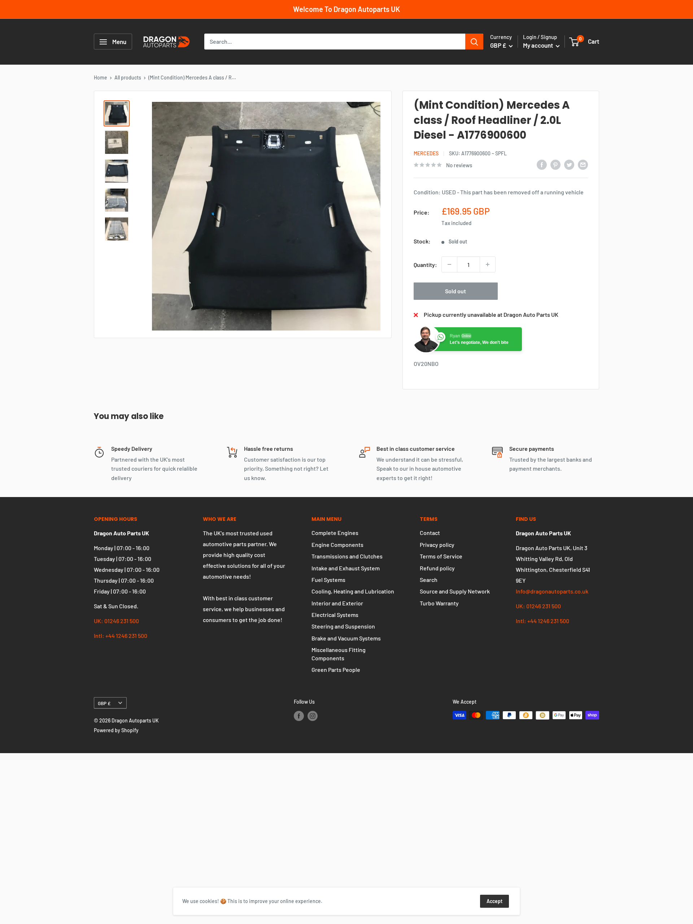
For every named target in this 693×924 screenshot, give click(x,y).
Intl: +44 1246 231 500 (120, 635)
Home (100, 77)
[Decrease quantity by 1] (449, 264)
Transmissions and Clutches (347, 556)
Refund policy (437, 568)
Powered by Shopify (116, 730)
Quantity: (425, 264)
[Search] (474, 42)
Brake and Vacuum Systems (346, 638)
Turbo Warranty (439, 603)
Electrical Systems (334, 614)
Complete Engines (334, 532)
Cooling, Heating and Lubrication (352, 591)
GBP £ (104, 703)
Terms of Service (441, 556)
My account (538, 45)
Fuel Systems (328, 579)
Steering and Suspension (343, 626)
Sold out (455, 291)
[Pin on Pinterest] (555, 164)
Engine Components (337, 544)
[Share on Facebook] (542, 164)
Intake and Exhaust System (345, 568)
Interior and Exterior (337, 603)
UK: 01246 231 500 (116, 620)
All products (127, 77)
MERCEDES (426, 153)
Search (428, 579)
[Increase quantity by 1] (487, 264)
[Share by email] (583, 164)
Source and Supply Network (455, 591)
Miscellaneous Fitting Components (338, 653)
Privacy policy (437, 544)
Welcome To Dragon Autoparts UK (346, 9)
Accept (494, 901)
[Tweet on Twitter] (569, 164)
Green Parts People (335, 669)
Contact (430, 532)
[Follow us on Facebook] (299, 716)
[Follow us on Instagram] (313, 716)
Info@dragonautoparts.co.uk (552, 591)
